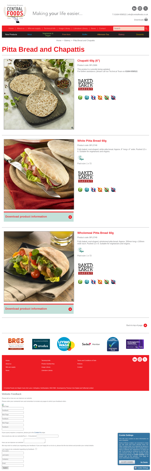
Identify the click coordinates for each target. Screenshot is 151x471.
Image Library (64, 28)
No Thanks (144, 462)
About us (20, 28)
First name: (5, 451)
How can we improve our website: (12, 442)
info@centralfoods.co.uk (138, 14)
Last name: (5, 455)
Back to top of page (134, 325)
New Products (11, 34)
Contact (102, 28)
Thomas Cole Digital (72, 388)
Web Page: (5, 406)
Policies (79, 364)
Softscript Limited (87, 388)
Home (11, 28)
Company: (5, 459)
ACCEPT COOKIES (127, 462)
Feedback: (5, 410)
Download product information (26, 216)
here (144, 456)
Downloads (140, 20)
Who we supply (34, 28)
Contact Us (37, 432)
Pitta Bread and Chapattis (84, 41)
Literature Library (80, 28)
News (93, 28)
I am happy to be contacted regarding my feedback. (18, 449)
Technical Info (49, 28)
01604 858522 (120, 14)
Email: (4, 463)
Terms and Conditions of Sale (86, 360)
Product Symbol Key (48, 364)
